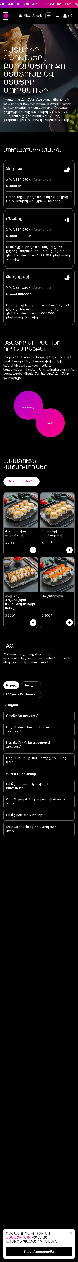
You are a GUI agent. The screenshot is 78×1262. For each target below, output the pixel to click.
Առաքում (31, 685)
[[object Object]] (57, 16)
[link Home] (5, 16)
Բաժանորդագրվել (39, 1251)
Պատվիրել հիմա (21, 481)
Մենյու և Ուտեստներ (22, 694)
